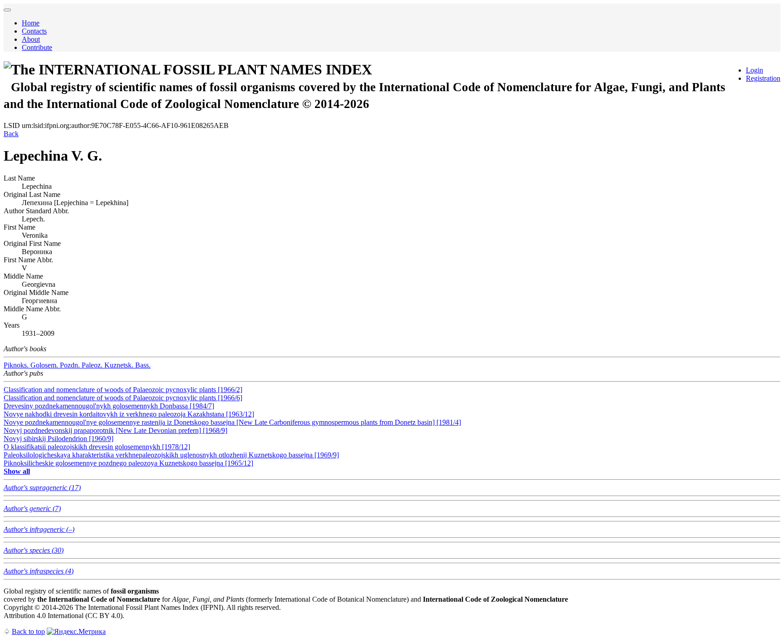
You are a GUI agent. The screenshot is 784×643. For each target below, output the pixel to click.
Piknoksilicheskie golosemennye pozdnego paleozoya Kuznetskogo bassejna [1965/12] (128, 463)
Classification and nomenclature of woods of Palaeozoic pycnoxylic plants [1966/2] (123, 389)
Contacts (34, 31)
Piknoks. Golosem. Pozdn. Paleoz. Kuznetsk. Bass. (77, 365)
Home (30, 23)
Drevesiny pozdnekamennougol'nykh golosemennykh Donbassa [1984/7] (109, 406)
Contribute (37, 47)
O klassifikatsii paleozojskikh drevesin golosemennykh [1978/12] (97, 447)
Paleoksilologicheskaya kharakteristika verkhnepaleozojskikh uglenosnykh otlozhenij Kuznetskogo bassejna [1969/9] (171, 455)
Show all (17, 471)
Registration (763, 78)
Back (11, 133)
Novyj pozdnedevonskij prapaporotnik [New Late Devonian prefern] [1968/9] (115, 430)
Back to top (28, 631)
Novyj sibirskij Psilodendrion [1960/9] (58, 438)
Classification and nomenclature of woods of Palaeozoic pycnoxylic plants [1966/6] (123, 398)
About (31, 39)
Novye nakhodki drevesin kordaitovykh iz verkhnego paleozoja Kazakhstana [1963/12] (129, 414)
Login (754, 70)
